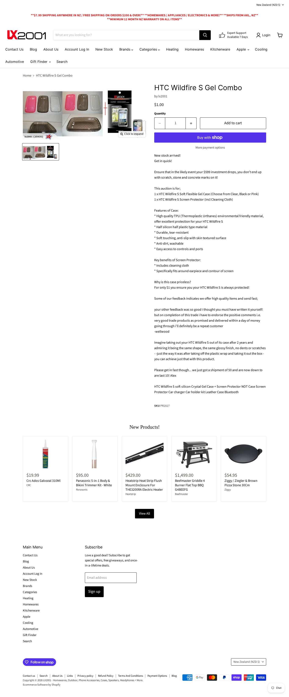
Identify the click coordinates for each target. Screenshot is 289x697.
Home (27, 75)
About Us (50, 49)
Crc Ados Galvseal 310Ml (43, 480)
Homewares (194, 49)
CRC (28, 485)
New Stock (104, 49)
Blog (33, 49)
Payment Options (157, 676)
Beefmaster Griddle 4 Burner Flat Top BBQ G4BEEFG (190, 485)
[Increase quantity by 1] (191, 123)
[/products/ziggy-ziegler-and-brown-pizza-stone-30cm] (243, 454)
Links (70, 676)
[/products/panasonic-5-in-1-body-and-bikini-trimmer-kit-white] (95, 454)
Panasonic (82, 490)
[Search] (205, 35)
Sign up (94, 591)
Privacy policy (85, 676)
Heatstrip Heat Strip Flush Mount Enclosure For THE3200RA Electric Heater (144, 485)
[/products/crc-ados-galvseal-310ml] (45, 454)
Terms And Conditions (130, 676)
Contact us (29, 676)
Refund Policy (105, 676)
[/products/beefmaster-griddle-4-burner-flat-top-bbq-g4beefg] (194, 454)
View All (144, 513)
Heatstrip (130, 494)
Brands (125, 49)
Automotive (14, 61)
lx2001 (162, 96)
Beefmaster (181, 494)
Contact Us (14, 49)
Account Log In (77, 49)
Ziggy (227, 490)
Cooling (261, 49)
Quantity (160, 113)
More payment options (210, 147)
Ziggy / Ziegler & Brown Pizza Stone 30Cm (240, 483)
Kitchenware (220, 49)
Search (61, 61)
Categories (148, 49)
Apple (242, 49)
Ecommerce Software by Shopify (41, 685)
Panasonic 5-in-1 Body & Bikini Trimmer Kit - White (94, 483)
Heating (172, 49)
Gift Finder (39, 61)
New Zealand (268, 5)
